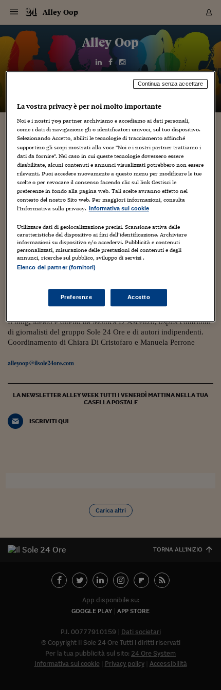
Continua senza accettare (171, 84)
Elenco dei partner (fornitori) (56, 267)
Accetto (139, 297)
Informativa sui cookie (119, 208)
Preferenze (77, 297)
